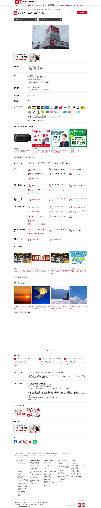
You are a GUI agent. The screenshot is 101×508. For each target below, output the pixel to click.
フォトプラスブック (21, 470)
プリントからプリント (22, 485)
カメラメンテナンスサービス (35, 463)
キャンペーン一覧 (47, 477)
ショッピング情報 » (48, 460)
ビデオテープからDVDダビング (23, 479)
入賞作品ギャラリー (61, 481)
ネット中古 (47, 465)
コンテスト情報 (61, 479)
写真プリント (19, 462)
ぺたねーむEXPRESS (21, 491)
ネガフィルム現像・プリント (23, 466)
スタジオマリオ (34, 468)
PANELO (18, 495)
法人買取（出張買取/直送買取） (51, 471)
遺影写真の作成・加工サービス (23, 486)
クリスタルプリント (21, 463)
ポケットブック (20, 471)
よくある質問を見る (33, 399)
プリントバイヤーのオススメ (49, 473)
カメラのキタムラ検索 (28, 9)
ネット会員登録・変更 (74, 1)
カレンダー (19, 489)
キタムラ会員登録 (75, 468)
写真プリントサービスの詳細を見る (37, 224)
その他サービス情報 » (35, 460)
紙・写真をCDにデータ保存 (23, 483)
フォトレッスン (61, 472)
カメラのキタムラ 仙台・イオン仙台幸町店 (51, 358)
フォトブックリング (21, 473)
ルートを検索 (45, 82)
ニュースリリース (28, 502)
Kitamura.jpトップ (21, 457)
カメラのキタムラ (74, 462)
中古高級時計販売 (48, 466)
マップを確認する (33, 82)
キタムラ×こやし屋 (34, 483)
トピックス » (47, 479)
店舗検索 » (73, 460)
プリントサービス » (21, 460)
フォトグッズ (19, 492)
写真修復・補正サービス (22, 488)
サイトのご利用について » (77, 476)
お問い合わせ (66, 1)
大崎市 (41, 9)
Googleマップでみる (50, 350)
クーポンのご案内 (33, 475)
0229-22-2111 (31, 95)
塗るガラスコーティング (35, 465)
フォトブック (19, 468)
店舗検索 (19, 9)
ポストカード (19, 474)
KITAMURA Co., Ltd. (23, 506)
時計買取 (46, 468)
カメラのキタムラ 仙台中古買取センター (75, 358)
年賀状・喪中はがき (21, 476)
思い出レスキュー (20, 477)
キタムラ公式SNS (33, 477)
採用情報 (61, 1)
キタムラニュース (47, 474)
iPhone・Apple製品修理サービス (36, 462)
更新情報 (45, 485)
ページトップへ (82, 500)
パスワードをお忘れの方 (76, 473)
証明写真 (18, 494)
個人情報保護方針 (19, 502)
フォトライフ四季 (61, 473)
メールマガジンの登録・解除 (35, 474)
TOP (15, 9)
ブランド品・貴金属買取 (49, 470)
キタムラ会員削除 (75, 471)
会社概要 (57, 1)
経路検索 (82, 12)
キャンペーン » (47, 476)
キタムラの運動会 (61, 470)
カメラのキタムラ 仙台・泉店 (23, 358)
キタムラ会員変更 (75, 470)
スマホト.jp (32, 466)
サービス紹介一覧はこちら (21, 277)
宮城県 (36, 9)
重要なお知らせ (47, 481)
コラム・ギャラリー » (62, 460)
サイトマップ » (74, 475)
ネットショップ (47, 462)
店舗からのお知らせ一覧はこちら (22, 312)
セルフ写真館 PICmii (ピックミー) (36, 478)
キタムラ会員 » (74, 467)
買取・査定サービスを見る (35, 193)
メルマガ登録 (82, 1)
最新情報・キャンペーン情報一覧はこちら (24, 157)
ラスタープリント (21, 465)
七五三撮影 (33, 470)
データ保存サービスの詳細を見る (36, 233)
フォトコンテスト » (62, 478)
